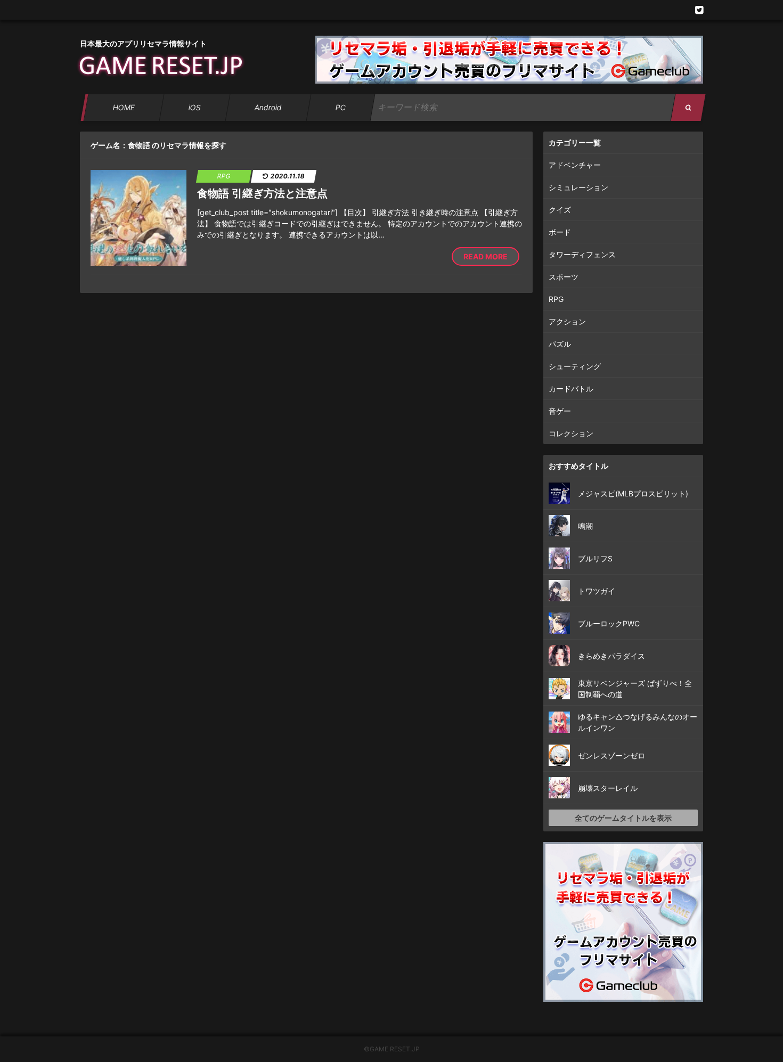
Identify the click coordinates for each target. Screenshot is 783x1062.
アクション (567, 321)
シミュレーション (578, 187)
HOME (123, 107)
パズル (560, 343)
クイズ (560, 209)
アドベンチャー (575, 164)
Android (268, 107)
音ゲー (560, 410)
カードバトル (571, 388)
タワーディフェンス (582, 254)
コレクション (571, 433)
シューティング (575, 366)
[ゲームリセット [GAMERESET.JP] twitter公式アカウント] (699, 9)
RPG (556, 299)
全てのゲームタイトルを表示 (623, 817)
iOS (194, 107)
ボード (560, 231)
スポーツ (563, 276)
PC (340, 107)
